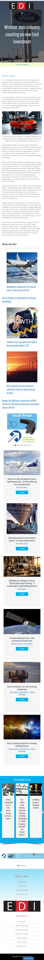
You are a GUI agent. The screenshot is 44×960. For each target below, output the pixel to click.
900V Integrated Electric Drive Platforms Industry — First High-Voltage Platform (22, 539)
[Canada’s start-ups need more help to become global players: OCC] (22, 323)
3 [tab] (24, 840)
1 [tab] (20, 840)
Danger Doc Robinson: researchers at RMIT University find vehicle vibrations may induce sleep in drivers (20, 404)
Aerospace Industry (22, 487)
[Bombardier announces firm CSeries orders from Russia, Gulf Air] (22, 267)
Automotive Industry (22, 64)
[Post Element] (8, 810)
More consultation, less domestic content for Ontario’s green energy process (21, 389)
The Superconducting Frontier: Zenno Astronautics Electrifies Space (22, 639)
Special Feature (24, 692)
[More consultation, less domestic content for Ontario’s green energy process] (22, 367)
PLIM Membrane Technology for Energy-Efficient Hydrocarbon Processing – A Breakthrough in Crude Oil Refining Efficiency (22, 583)
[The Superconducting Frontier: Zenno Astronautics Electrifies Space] (22, 621)
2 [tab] (22, 840)
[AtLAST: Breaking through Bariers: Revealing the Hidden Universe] (22, 727)
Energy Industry (22, 589)
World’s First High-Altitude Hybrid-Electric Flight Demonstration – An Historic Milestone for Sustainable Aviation (22, 482)
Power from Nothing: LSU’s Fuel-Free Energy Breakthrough (22, 688)
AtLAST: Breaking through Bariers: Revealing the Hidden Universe (22, 744)
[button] (13, 445)
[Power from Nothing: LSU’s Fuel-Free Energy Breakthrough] (22, 672)
